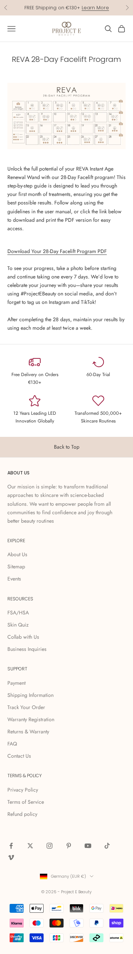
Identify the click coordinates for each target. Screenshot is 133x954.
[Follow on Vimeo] (11, 857)
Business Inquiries (27, 649)
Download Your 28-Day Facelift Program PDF (57, 251)
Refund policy (22, 814)
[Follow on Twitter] (30, 845)
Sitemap (16, 566)
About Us (17, 554)
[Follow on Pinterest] (68, 845)
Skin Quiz (17, 624)
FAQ (12, 743)
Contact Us (19, 756)
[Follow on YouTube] (88, 845)
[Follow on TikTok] (107, 845)
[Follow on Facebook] (11, 845)
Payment (16, 683)
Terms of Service (25, 802)
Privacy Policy (22, 789)
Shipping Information (30, 695)
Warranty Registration (30, 719)
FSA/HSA (18, 612)
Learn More (95, 7)
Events (14, 578)
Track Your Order (26, 707)
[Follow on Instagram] (49, 845)
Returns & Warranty (28, 731)
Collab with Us (23, 637)
